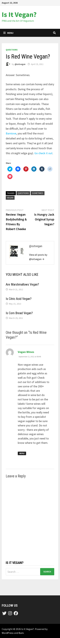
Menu (10, 32)
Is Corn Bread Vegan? (19, 313)
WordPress (8, 632)
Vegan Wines (26, 352)
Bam (21, 632)
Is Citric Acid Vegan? (19, 299)
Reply (21, 453)
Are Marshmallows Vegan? (22, 284)
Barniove (11, 133)
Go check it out (43, 153)
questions (12, 49)
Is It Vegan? (19, 14)
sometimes (37, 193)
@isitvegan (20, 64)
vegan (10, 197)
